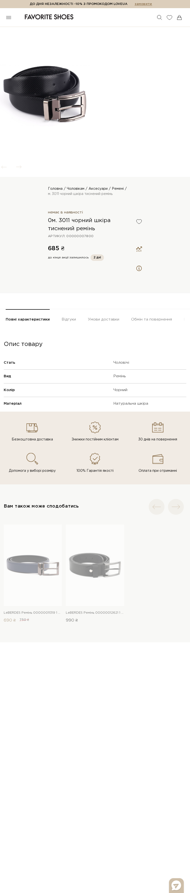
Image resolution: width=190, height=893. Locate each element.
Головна (55, 188)
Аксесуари (98, 188)
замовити (143, 4)
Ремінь (119, 376)
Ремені (118, 188)
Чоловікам (75, 188)
